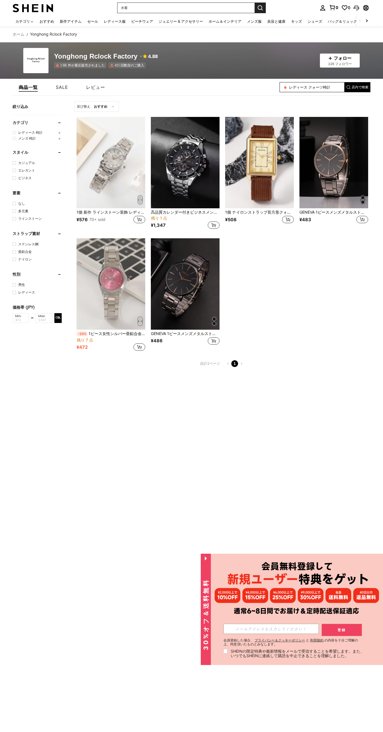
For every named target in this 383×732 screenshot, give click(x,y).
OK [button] (58, 318)
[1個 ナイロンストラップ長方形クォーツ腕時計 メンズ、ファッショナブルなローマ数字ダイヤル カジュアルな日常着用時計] (259, 162)
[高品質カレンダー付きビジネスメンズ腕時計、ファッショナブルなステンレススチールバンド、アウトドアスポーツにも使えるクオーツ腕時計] (185, 162)
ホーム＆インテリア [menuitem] (225, 21)
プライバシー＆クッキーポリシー (280, 640)
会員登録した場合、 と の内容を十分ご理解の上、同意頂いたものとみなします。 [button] (290, 642)
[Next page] (241, 363)
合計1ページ (210, 363)
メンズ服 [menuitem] (254, 21)
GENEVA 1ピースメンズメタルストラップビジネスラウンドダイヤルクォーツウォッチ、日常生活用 (333, 212)
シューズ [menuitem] (315, 21)
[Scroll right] (367, 21)
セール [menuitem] (92, 21)
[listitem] (81, 65)
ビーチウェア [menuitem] (142, 21)
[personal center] (322, 7)
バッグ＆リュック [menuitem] (342, 21)
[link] (333, 7)
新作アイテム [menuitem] (71, 21)
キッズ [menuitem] (296, 21)
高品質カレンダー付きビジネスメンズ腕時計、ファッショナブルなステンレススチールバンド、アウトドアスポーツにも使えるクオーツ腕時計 (185, 212)
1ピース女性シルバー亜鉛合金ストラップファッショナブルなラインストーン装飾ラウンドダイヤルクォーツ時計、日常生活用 (111, 333)
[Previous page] (228, 363)
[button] (356, 7)
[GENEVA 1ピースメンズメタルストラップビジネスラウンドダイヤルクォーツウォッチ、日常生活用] (333, 162)
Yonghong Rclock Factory (95, 56)
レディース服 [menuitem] (115, 21)
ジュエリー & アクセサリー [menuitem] (181, 21)
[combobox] (97, 106)
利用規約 (317, 640)
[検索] (260, 8)
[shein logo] (33, 8)
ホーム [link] (18, 34)
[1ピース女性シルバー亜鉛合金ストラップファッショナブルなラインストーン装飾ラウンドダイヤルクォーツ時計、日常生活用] (111, 284)
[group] (37, 132)
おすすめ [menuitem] (47, 21)
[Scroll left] (360, 21)
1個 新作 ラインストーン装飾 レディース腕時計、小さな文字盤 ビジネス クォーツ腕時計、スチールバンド (111, 212)
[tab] (28, 87)
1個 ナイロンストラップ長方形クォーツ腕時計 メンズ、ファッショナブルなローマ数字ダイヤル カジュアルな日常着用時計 (259, 212)
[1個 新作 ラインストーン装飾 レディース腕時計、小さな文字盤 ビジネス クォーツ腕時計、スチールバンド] (111, 162)
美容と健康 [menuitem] (276, 21)
